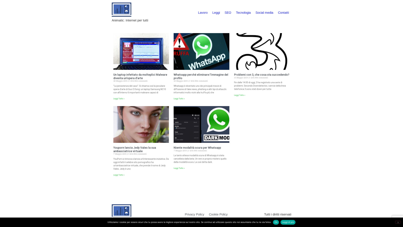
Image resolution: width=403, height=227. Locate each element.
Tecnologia (243, 12)
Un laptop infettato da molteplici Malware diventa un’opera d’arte (140, 76)
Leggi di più (288, 222)
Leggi (216, 12)
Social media (264, 12)
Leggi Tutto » (119, 99)
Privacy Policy (194, 214)
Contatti (283, 12)
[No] (398, 222)
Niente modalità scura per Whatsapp (197, 147)
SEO (228, 12)
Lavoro (203, 12)
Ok (276, 222)
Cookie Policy (218, 214)
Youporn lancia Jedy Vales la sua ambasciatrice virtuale (134, 149)
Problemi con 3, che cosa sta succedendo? (261, 74)
